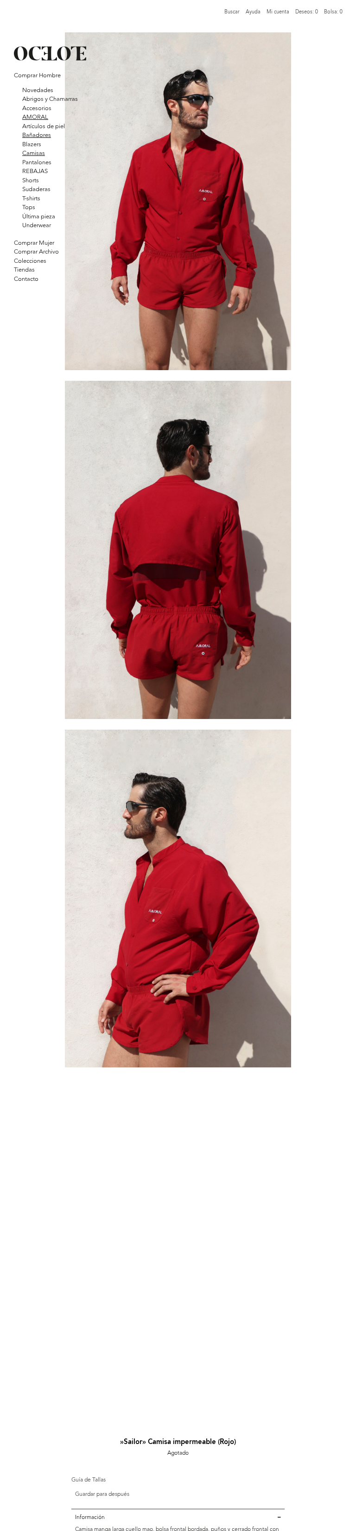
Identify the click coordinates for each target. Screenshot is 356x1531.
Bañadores (36, 134)
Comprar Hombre (37, 75)
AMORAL (35, 116)
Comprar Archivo (36, 251)
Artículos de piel (43, 126)
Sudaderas (36, 189)
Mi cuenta (278, 12)
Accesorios (36, 108)
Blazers (31, 144)
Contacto (26, 278)
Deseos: (306, 12)
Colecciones (30, 260)
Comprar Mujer (34, 242)
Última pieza (38, 216)
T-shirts (31, 198)
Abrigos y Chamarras (50, 98)
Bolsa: (333, 12)
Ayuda (253, 12)
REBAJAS (35, 170)
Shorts (30, 180)
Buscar (232, 12)
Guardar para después (102, 1494)
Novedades (37, 90)
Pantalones (36, 162)
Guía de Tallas (88, 1479)
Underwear (36, 225)
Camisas (33, 152)
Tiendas (24, 269)
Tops (28, 207)
